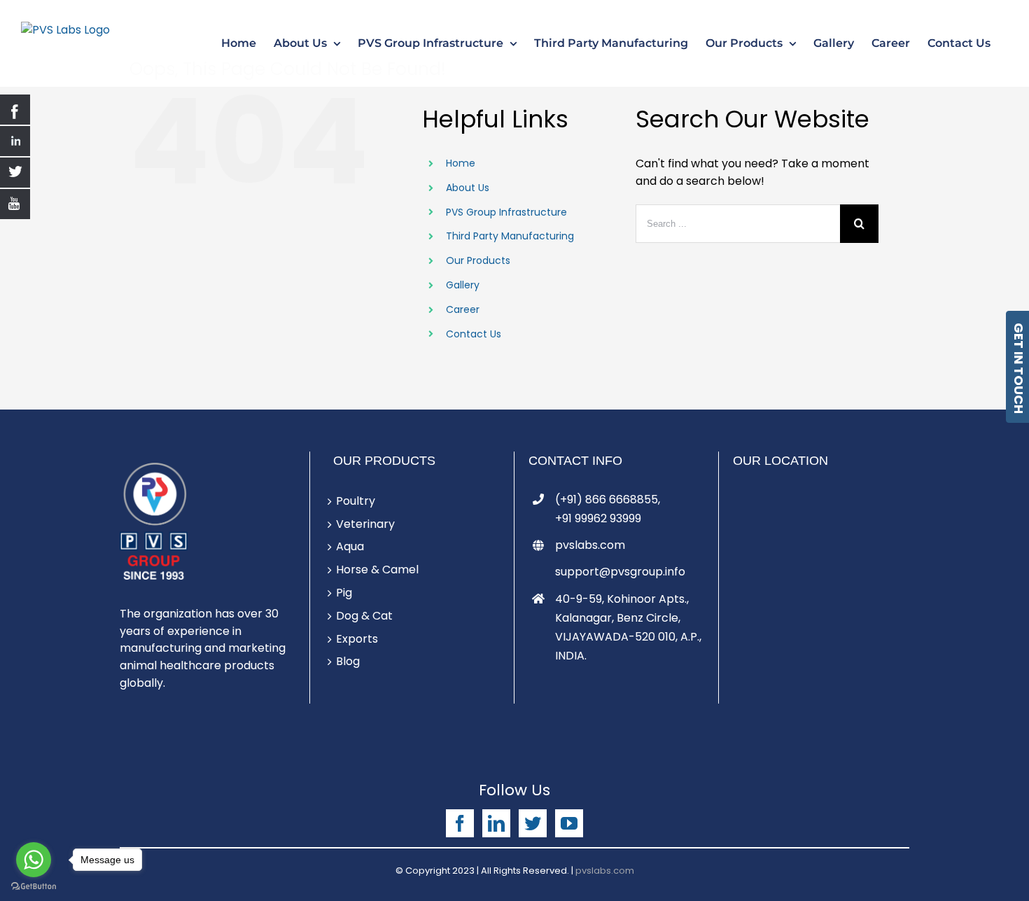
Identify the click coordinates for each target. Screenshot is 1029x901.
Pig (344, 593)
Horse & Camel (377, 569)
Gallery (462, 285)
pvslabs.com (590, 545)
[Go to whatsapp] (33, 859)
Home (460, 163)
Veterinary (365, 524)
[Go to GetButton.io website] (33, 886)
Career (462, 309)
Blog (348, 661)
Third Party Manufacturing (510, 236)
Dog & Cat (364, 616)
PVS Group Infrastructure (506, 212)
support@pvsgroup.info (620, 572)
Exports (357, 639)
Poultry (355, 501)
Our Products (478, 260)
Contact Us (473, 334)
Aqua (350, 546)
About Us (467, 188)
